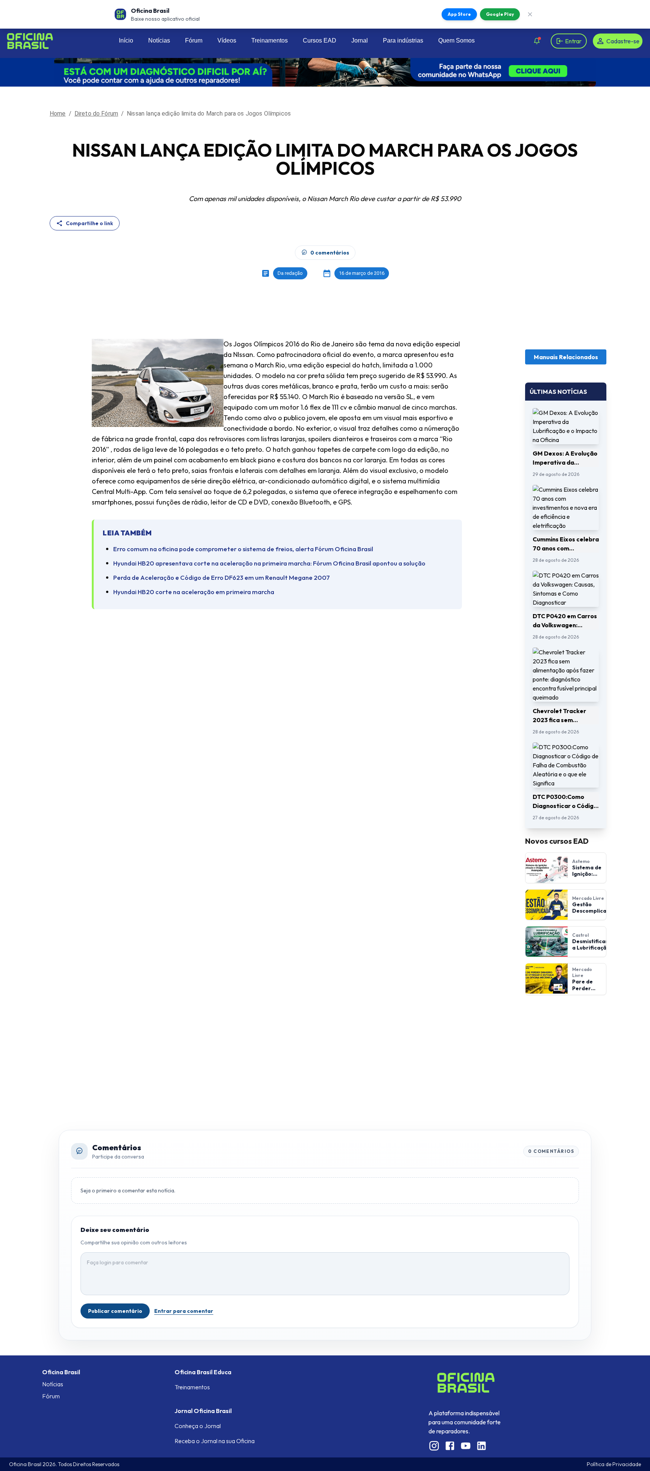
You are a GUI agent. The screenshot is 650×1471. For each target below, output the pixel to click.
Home (58, 113)
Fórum (193, 40)
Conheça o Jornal (198, 1426)
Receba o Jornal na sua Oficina (215, 1441)
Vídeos (226, 40)
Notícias (159, 40)
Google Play (500, 14)
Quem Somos (456, 40)
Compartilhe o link (89, 223)
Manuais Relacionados (566, 357)
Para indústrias (403, 40)
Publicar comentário (115, 1311)
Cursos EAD (319, 40)
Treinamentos (269, 40)
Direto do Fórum (96, 113)
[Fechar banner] (530, 14)
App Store (459, 14)
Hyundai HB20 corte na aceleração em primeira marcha (193, 592)
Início (126, 40)
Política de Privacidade (614, 1464)
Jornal (359, 40)
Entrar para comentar (183, 1311)
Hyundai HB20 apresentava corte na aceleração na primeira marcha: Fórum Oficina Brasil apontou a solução (269, 563)
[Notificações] (536, 41)
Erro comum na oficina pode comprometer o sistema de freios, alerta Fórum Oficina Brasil (243, 549)
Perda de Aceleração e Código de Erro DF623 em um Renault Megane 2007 (221, 577)
